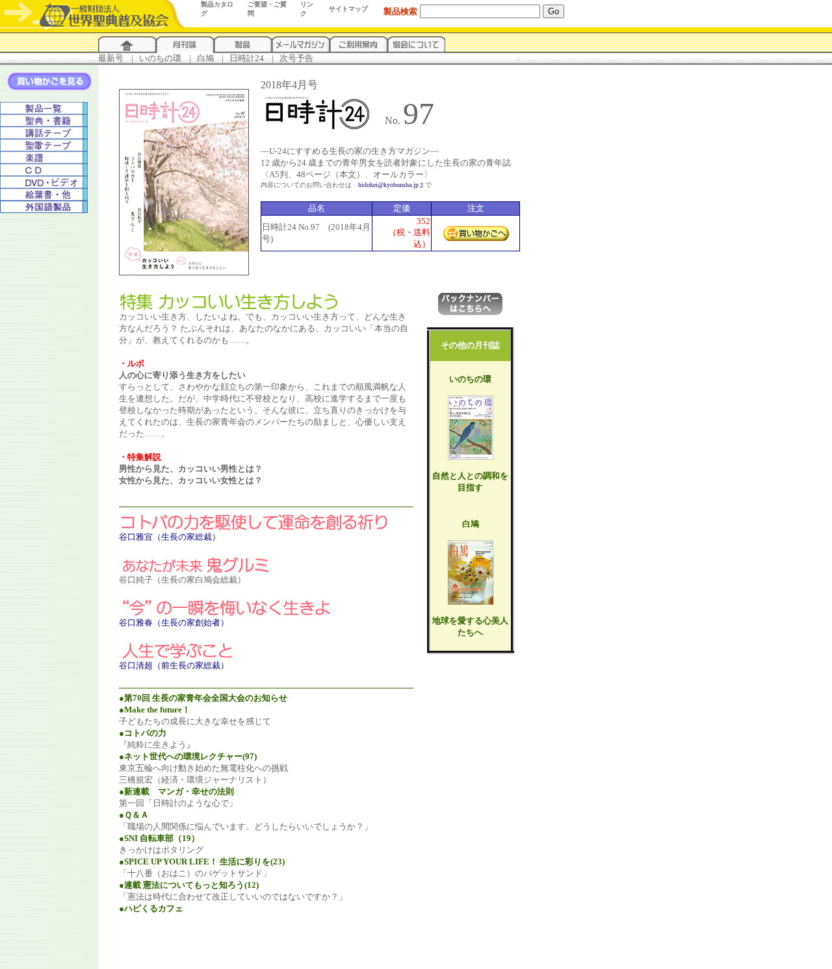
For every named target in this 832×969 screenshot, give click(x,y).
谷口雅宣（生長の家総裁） (169, 537)
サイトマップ (348, 8)
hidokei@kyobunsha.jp (388, 184)
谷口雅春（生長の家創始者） (174, 622)
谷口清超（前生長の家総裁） (174, 665)
